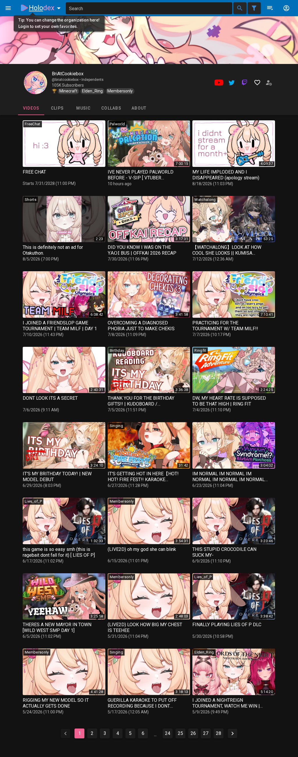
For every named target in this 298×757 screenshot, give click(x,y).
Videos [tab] (31, 108)
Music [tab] (83, 108)
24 (167, 733)
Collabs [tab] (111, 108)
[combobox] (149, 8)
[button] (46, 8)
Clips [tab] (57, 108)
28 (218, 733)
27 (205, 733)
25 (180, 733)
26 (193, 733)
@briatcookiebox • (66, 80)
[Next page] (232, 733)
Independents (92, 80)
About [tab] (139, 108)
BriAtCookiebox (68, 73)
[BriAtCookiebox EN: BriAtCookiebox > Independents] (35, 82)
